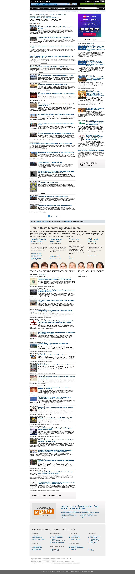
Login (91, 549)
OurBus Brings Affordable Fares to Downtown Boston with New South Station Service (95, 123)
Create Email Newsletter (55, 255)
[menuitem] (39, 537)
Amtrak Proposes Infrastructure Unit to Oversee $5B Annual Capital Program (51, 143)
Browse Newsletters (37, 549)
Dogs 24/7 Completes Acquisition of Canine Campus (52, 355)
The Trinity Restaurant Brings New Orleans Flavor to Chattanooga (56, 365)
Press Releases (71, 8)
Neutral (43, 52)
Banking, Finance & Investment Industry (52, 404)
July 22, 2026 (85, 106)
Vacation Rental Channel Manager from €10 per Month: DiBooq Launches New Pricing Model (55, 311)
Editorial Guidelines (94, 540)
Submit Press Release (56, 536)
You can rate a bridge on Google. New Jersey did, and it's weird (55, 75)
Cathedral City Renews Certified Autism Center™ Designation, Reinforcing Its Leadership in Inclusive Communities (55, 450)
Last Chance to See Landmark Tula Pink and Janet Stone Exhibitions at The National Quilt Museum (56, 332)
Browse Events (55, 550)
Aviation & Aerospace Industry (50, 296)
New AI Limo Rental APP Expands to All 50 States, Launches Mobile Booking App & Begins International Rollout (56, 482)
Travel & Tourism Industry (90, 88)
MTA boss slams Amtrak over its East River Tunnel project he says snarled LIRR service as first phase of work (51, 56)
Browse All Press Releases (58, 540)
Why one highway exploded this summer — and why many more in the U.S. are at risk (56, 104)
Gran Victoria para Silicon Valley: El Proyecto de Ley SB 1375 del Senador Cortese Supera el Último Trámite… (95, 48)
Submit (88, 43)
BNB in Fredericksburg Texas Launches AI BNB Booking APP (55, 418)
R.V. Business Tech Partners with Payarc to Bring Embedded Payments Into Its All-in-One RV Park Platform (54, 397)
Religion (44, 383)
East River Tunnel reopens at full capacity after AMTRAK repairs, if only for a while (52, 46)
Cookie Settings (76, 563)
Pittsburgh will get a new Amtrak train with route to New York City (56, 133)
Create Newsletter (36, 546)
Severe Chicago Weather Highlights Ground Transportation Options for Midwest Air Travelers (56, 290)
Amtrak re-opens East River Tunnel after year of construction (54, 37)
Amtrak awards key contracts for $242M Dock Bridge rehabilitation (56, 152)
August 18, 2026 (86, 75)
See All (92, 43)
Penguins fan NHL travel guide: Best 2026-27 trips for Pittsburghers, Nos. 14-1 (56, 94)
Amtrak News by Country (36, 253)
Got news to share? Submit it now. (88, 163)
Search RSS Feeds (75, 537)
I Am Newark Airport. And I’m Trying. (48, 182)
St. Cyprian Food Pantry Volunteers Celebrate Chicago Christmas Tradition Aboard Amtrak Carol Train (94, 137)
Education (51, 328)
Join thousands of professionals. (77, 506)
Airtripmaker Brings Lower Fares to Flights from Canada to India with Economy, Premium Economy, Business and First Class (55, 321)
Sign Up (92, 550)
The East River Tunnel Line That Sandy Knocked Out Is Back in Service (49, 66)
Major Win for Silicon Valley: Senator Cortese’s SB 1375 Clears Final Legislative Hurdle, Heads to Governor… (95, 63)
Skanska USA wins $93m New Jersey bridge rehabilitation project (56, 114)
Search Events (55, 549)
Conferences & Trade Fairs (90, 104)
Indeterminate (44, 63)
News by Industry (51, 8)
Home (31, 14)
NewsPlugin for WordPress (55, 258)
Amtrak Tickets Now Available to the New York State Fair (95, 108)
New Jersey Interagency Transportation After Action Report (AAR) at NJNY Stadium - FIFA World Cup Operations (56, 171)
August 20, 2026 (86, 60)
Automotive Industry (41, 296)
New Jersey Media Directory (52, 17)
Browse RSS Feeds (75, 539)
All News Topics (36, 536)
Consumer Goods (41, 286)
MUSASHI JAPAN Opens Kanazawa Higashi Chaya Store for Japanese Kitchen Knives (54, 387)
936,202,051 (67, 11)
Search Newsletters (37, 547)
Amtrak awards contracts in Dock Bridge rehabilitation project (55, 205)
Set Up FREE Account (87, 4)
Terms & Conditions (94, 539)
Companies (48, 317)
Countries (47, 14)
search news (46, 221)
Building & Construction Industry (43, 307)
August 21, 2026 (86, 45)
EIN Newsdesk (45, 558)
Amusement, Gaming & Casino (43, 424)
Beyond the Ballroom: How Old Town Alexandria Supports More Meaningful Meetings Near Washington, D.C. (95, 79)
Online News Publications (36, 258)
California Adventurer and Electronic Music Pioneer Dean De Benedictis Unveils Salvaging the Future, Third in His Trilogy (54, 278)
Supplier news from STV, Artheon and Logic (50, 162)
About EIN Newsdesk (95, 536)
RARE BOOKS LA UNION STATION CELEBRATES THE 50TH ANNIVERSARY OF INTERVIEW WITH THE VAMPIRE (95, 94)
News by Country (40, 8)
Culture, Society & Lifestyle (99, 131)
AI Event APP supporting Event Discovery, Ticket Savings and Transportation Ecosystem (55, 428)
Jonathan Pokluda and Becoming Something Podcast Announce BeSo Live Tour (55, 408)
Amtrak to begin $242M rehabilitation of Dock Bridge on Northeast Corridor (56, 27)
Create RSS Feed (53, 256)
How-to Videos (93, 537)
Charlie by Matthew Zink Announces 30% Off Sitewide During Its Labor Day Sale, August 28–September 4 (55, 472)
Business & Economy (89, 131)
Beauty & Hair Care (41, 478)
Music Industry (40, 383)
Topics (38, 16)
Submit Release (99, 4)
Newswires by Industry (39, 14)
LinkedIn (48, 560)
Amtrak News (32, 16)
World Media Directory (61, 14)
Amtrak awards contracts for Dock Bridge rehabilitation (53, 196)
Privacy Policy (93, 542)
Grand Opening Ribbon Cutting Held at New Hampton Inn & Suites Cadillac (56, 300)
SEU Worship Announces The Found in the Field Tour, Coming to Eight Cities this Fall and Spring (56, 440)
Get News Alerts (62, 8)
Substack (54, 560)
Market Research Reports (57, 542)
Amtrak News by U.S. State (36, 255)
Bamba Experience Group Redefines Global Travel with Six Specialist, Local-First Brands (54, 344)
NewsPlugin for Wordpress (77, 547)
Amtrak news (38, 221)
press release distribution (61, 558)
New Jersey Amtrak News (35, 17)
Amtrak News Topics (35, 256)
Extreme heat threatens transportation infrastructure (52, 84)
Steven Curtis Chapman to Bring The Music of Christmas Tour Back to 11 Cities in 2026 (56, 377)
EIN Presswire (72, 256)
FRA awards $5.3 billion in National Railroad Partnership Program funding (56, 123)
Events (70, 258)
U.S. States (52, 14)
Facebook (44, 560)
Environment (98, 146)
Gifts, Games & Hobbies (52, 339)
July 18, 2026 (85, 134)
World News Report (35, 259)
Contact (103, 8)
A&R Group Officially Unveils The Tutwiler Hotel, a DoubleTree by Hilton (56, 461)
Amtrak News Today (40, 1)
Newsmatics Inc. (34, 561)
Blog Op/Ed (73, 549)
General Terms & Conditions (60, 563)
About (32, 8)
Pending (42, 33)
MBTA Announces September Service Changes (91, 150)
